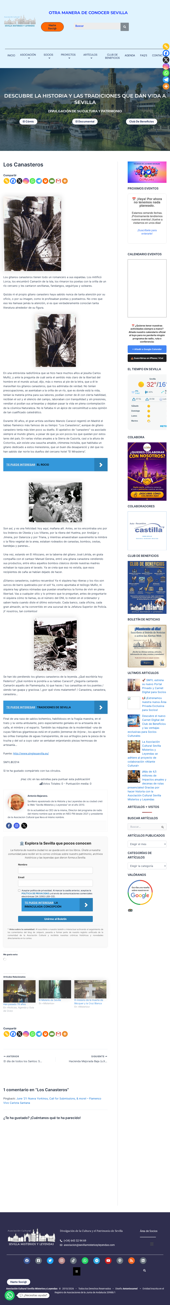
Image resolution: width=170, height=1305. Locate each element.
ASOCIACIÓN (28, 54)
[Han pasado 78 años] (19, 991)
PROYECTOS (68, 54)
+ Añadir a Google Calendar (147, 349)
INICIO (11, 55)
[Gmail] (58, 181)
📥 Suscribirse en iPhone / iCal (147, 358)
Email (21, 877)
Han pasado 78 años (14, 1004)
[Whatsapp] (32, 181)
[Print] (45, 181)
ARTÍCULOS (90, 54)
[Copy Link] (6, 181)
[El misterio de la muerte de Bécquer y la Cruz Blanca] (90, 989)
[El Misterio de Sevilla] (55, 989)
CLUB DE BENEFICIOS (112, 56)
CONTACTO (159, 55)
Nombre (22, 864)
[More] (65, 181)
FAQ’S (143, 55)
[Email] (52, 181)
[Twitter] (24, 826)
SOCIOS (48, 54)
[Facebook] (13, 181)
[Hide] (168, 92)
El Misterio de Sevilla (50, 1000)
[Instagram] (26, 181)
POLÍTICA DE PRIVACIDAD (35, 893)
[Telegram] (39, 181)
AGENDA (130, 55)
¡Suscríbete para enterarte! (147, 231)
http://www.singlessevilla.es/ (31, 753)
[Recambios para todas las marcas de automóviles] (147, 530)
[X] (19, 181)
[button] (37, 55)
